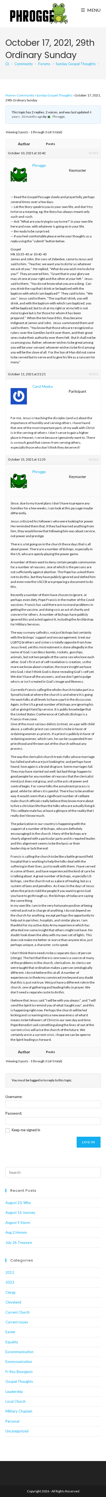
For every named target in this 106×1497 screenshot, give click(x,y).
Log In (88, 1142)
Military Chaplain (18, 1411)
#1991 (93, 153)
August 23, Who (18, 1202)
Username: (13, 1096)
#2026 (93, 459)
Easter (10, 1332)
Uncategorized (17, 1431)
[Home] (7, 64)
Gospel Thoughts (19, 1381)
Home (10, 95)
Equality (11, 1342)
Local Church (15, 1401)
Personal (12, 1421)
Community (25, 95)
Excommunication (19, 1352)
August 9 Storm (17, 1222)
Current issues (16, 1322)
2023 (9, 1282)
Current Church (17, 1312)
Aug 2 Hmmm (16, 1232)
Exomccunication (18, 1361)
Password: (13, 1113)
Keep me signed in (26, 1130)
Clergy (10, 1292)
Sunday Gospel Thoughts (54, 95)
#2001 (93, 374)
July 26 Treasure (18, 1242)
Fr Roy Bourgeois (19, 1371)
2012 (9, 1272)
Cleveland (13, 1302)
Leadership (14, 1391)
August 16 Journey (20, 1212)
